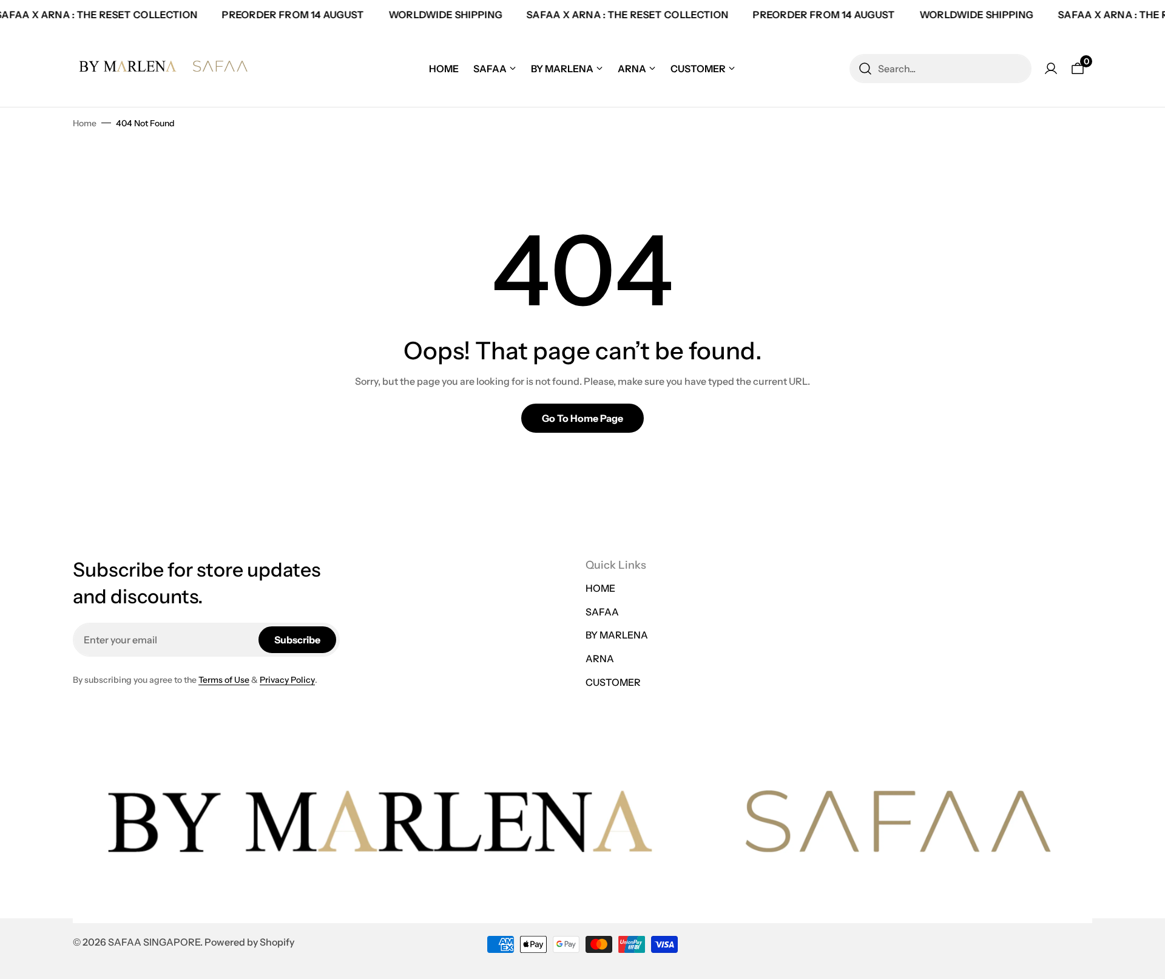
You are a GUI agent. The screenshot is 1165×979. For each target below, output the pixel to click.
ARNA (600, 658)
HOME (600, 588)
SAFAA (602, 612)
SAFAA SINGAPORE (154, 942)
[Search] (865, 68)
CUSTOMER (613, 682)
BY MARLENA (617, 635)
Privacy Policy (287, 679)
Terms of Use (223, 679)
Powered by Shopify (249, 942)
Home (84, 123)
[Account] (1051, 68)
